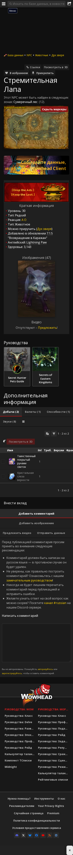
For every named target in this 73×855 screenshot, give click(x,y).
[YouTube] (43, 835)
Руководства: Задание (53, 741)
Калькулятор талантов (20, 754)
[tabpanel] (36, 462)
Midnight (11, 767)
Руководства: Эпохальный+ (20, 735)
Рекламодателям (21, 806)
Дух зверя (57, 55)
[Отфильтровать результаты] (54, 433)
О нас (61, 798)
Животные (41, 55)
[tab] (11, 412)
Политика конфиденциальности (36, 820)
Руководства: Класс (19, 715)
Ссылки (35, 67)
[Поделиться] (69, 4)
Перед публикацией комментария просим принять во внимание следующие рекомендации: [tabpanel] (36, 607)
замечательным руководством (29, 580)
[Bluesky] (30, 835)
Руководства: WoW (19, 709)
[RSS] (49, 835)
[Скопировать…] (47, 433)
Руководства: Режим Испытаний (53, 767)
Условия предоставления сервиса (36, 828)
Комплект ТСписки (18, 760)
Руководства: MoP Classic (53, 709)
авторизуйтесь (45, 669)
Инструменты (44, 798)
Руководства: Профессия (20, 741)
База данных (15, 55)
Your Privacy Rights (51, 806)
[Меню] (3, 4)
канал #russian (55, 603)
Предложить (47, 328)
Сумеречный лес (25, 102)
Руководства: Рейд (18, 747)
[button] (14, 132)
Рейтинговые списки (53, 779)
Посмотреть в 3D (56, 67)
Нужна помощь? (19, 798)
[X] (23, 835)
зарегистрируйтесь (12, 673)
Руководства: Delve (18, 722)
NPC (29, 55)
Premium (53, 813)
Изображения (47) (36, 257)
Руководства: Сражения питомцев (53, 754)
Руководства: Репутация (53, 747)
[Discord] (17, 835)
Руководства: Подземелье (53, 728)
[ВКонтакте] (56, 835)
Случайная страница (28, 813)
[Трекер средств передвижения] (36, 165)
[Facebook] (36, 835)
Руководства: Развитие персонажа (20, 728)
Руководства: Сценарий (53, 760)
